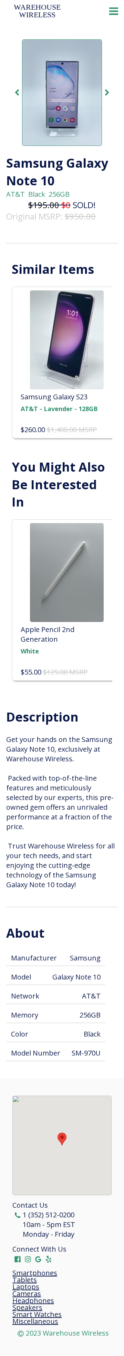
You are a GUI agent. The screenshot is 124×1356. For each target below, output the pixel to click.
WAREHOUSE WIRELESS (38, 11)
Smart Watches (37, 1314)
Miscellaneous (35, 1321)
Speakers (27, 1307)
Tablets (24, 1279)
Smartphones (34, 1273)
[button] (62, 1139)
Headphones (33, 1300)
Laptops (25, 1286)
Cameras (26, 1293)
